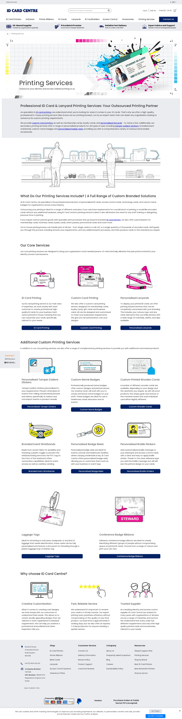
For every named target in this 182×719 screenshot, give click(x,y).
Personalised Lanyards (140, 328)
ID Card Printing (41, 328)
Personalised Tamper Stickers (41, 406)
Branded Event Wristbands (42, 471)
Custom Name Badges (91, 409)
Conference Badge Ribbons (130, 556)
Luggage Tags (52, 556)
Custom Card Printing (91, 328)
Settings (155, 711)
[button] (10, 359)
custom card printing (42, 123)
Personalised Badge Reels (91, 471)
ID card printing (43, 112)
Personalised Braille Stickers (140, 471)
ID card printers (114, 219)
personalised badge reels (70, 129)
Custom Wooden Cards (140, 406)
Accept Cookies (155, 716)
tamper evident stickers (127, 126)
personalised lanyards (111, 123)
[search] (109, 11)
